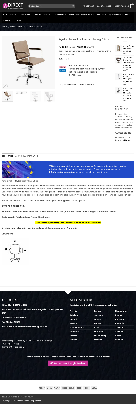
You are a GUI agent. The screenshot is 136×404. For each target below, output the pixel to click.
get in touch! (127, 140)
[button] (124, 6)
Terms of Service (10, 347)
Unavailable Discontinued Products (28, 26)
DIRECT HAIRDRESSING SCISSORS (94, 356)
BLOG (127, 15)
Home (4, 26)
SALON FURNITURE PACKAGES (80, 15)
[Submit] (73, 6)
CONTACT (7, 20)
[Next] (50, 62)
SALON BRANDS (58, 15)
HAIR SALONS (8, 15)
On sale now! (117, 15)
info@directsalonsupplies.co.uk (33, 327)
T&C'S (18, 20)
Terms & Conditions (10, 397)
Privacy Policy (8, 344)
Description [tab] (8, 156)
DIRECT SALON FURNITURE (63, 356)
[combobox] (51, 6)
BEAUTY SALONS (41, 15)
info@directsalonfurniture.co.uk (65, 172)
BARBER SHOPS (24, 15)
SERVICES (100, 15)
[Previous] (6, 62)
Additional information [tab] (26, 156)
